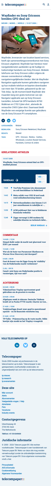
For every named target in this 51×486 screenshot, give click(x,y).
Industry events (8, 413)
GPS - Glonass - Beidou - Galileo (29, 137)
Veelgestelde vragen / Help (13, 401)
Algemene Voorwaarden (12, 473)
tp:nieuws (6, 375)
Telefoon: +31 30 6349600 (11, 434)
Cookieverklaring (9, 470)
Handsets (20, 143)
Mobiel (13, 23)
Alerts (4, 395)
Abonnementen (8, 398)
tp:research (6, 378)
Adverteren (6, 404)
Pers (4, 407)
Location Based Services (35, 140)
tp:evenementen (8, 381)
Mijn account (7, 393)
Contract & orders (31, 143)
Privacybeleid (7, 465)
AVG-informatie (8, 468)
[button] (48, 5)
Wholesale (20, 140)
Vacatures (6, 410)
